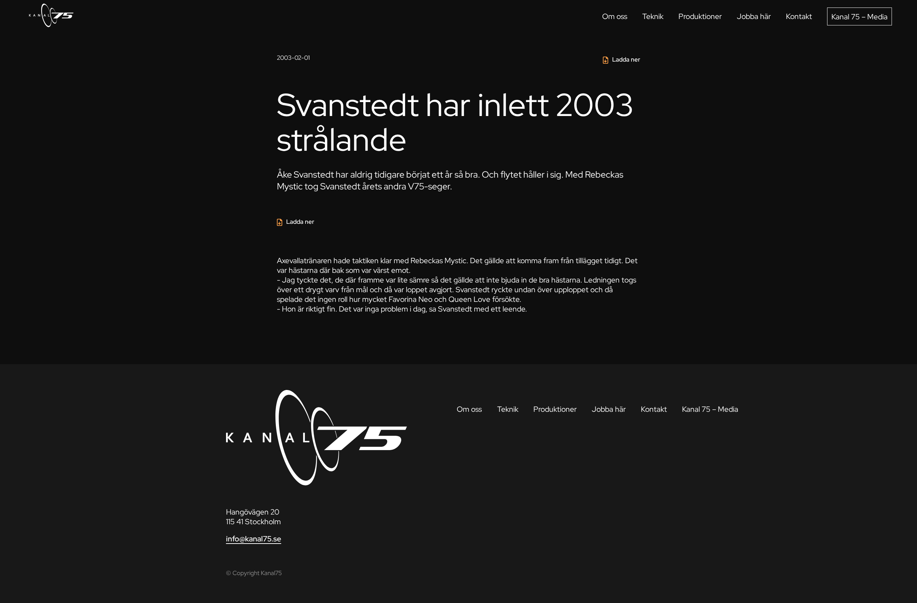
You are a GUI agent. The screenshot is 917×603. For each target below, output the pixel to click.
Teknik (652, 16)
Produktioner (700, 16)
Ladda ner (626, 59)
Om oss (614, 16)
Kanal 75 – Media (859, 16)
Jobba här (754, 16)
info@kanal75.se (253, 539)
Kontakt (799, 16)
